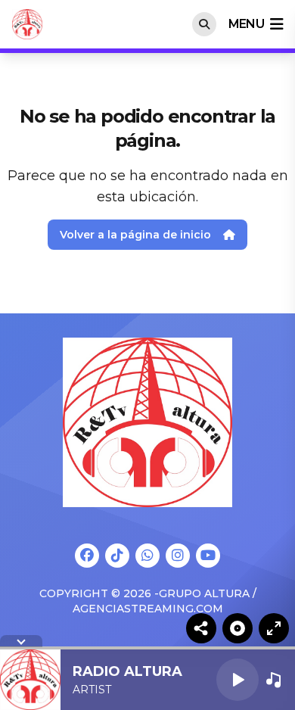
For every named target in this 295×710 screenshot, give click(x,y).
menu (246, 24)
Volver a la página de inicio (135, 234)
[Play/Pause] (237, 680)
